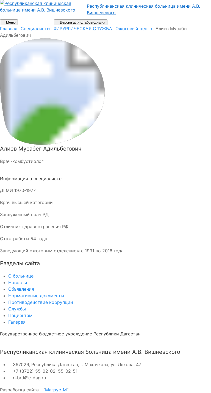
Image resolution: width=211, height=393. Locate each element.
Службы (17, 309)
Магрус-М (56, 389)
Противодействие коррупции (40, 302)
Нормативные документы (36, 295)
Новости (17, 282)
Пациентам (20, 315)
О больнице (21, 276)
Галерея (17, 322)
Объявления (21, 289)
